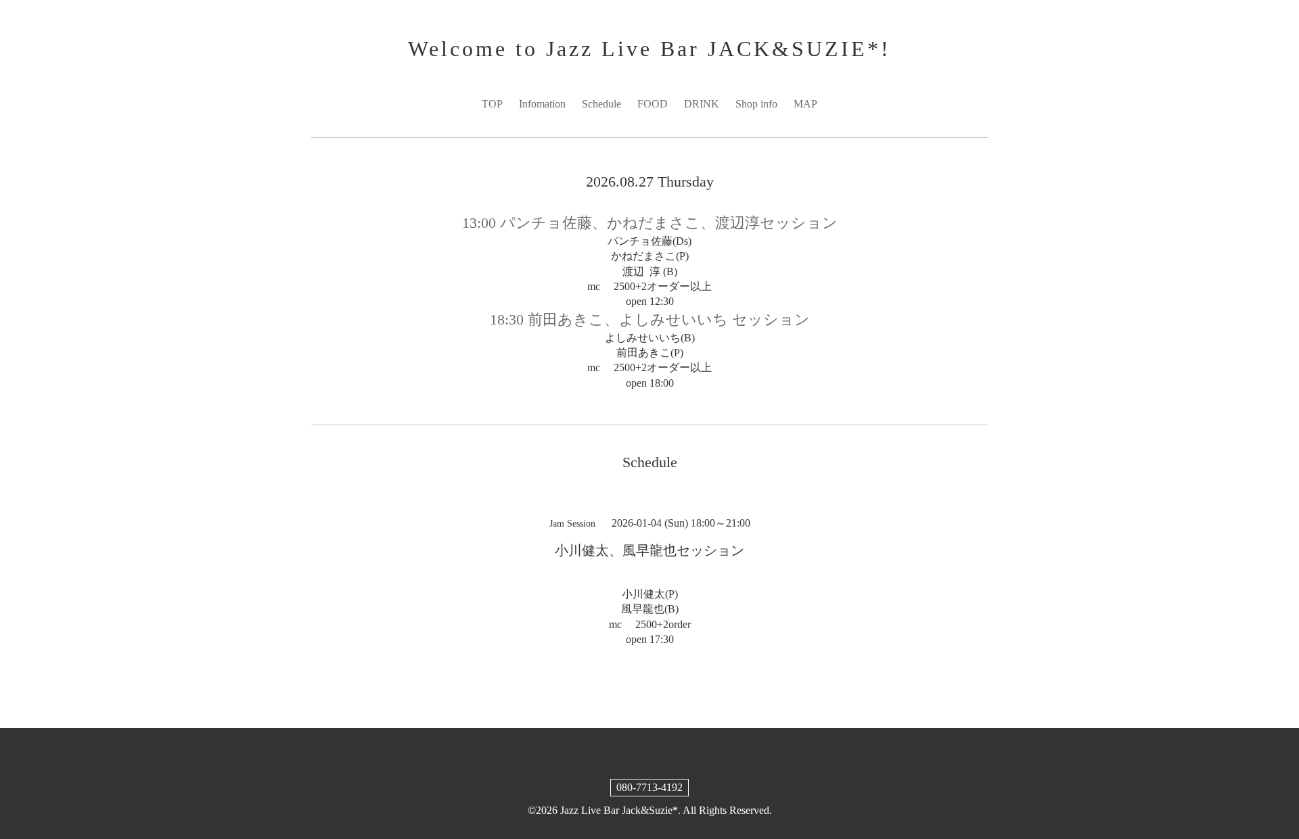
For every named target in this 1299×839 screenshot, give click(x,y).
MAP (805, 104)
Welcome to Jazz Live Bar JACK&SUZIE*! (649, 49)
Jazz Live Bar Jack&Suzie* (619, 810)
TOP (492, 104)
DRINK (701, 104)
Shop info (756, 104)
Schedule (601, 104)
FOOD (652, 104)
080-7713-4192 (649, 787)
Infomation (542, 104)
